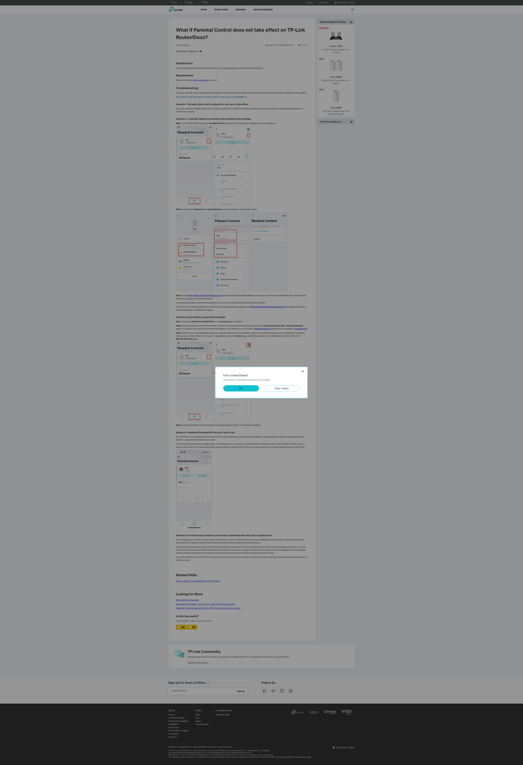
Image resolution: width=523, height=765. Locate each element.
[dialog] (261, 382)
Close (303, 371)
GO (241, 388)
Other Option (281, 388)
